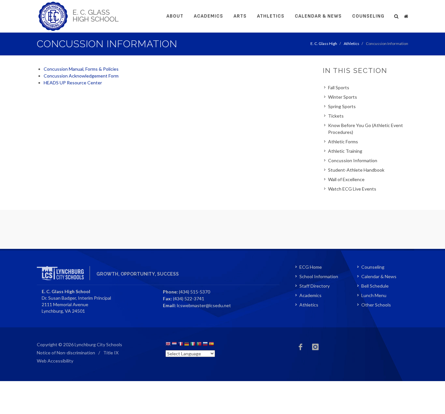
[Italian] (192, 344)
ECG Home (310, 267)
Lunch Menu (373, 295)
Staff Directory (314, 286)
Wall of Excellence (346, 179)
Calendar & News (318, 16)
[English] (168, 344)
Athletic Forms (343, 141)
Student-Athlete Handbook (356, 170)
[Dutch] (174, 344)
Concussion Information (352, 160)
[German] (186, 344)
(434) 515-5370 (194, 291)
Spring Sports (342, 106)
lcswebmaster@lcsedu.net (204, 305)
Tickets (336, 116)
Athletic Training (345, 151)
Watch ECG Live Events (352, 189)
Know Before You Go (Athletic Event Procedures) (365, 128)
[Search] (396, 15)
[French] (180, 344)
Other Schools (376, 304)
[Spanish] (211, 344)
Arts (240, 16)
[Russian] (205, 344)
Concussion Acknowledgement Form (81, 76)
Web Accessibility (55, 361)
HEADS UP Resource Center (73, 82)
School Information (318, 276)
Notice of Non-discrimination (66, 352)
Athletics (270, 16)
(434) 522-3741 (188, 298)
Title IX (111, 352)
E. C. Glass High (323, 43)
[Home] (406, 15)
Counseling (368, 16)
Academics (208, 16)
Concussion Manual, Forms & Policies (82, 69)
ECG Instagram (315, 346)
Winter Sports (342, 97)
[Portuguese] (199, 344)
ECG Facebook (300, 346)
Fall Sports (338, 87)
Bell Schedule (375, 286)
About (174, 16)
